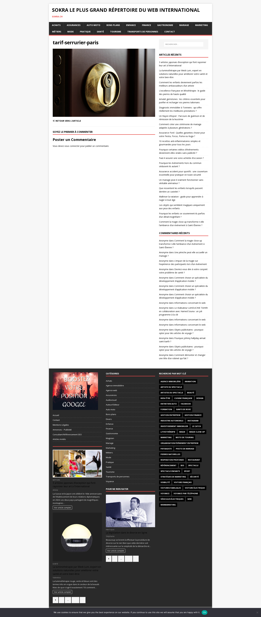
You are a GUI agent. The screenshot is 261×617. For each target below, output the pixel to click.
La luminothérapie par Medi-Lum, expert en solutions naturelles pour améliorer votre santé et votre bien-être (183, 74)
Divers (109, 419)
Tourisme (115, 31)
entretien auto (169, 404)
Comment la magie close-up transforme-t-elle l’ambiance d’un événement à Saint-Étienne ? (182, 244)
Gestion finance (193, 415)
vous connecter (72, 146)
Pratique (85, 31)
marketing (166, 437)
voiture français (183, 482)
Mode (70, 31)
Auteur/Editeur (112, 404)
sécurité (194, 476)
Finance (146, 25)
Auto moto (93, 25)
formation (166, 409)
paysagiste (166, 448)
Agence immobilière (115, 385)
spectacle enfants (170, 471)
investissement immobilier (174, 426)
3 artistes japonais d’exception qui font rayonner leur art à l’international (74, 484)
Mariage (184, 25)
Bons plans (113, 25)
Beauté (190, 392)
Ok (204, 612)
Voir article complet (62, 507)
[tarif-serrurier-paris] (104, 114)
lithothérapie (168, 432)
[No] (257, 612)
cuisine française (183, 398)
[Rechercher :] (183, 44)
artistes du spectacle (172, 392)
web (189, 499)
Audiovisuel (111, 400)
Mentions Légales (61, 424)
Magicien (110, 438)
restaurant (194, 460)
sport (187, 471)
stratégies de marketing (173, 476)
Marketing (201, 25)
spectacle (193, 465)
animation (190, 381)
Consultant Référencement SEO (67, 434)
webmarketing (168, 505)
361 (75, 600)
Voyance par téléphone (186, 493)
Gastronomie (165, 25)
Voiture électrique (195, 488)
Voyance (110, 481)
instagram (192, 420)
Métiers (56, 31)
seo (182, 465)
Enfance (131, 25)
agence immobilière (171, 381)
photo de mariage (185, 448)
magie (182, 432)
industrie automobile (172, 420)
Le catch (196, 426)
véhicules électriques (172, 499)
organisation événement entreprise (179, 443)
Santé (100, 31)
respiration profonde (172, 460)
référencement (168, 465)
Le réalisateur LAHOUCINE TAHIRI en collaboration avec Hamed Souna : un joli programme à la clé (183, 311)
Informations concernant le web (190, 302)
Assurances (74, 25)
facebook (186, 404)
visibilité (165, 482)
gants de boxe (183, 409)
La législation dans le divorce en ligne (126, 532)
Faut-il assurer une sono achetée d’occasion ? (181, 158)
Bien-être (165, 398)
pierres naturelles (170, 454)
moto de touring (185, 437)
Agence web (111, 390)
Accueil (56, 415)
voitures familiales (171, 488)
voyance (165, 493)
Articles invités (59, 439)
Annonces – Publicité (62, 429)
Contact (169, 31)
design (199, 398)
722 (128, 558)
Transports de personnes (142, 31)
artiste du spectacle (171, 387)
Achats (56, 25)
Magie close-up (197, 432)
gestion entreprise (170, 415)
